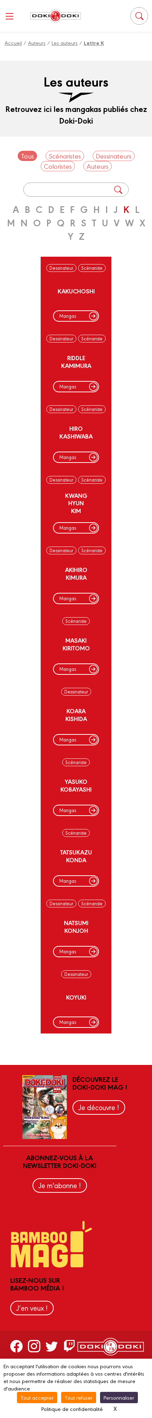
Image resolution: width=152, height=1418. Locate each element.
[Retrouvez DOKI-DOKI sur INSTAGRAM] (34, 1345)
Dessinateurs (113, 155)
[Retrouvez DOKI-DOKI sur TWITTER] (52, 1345)
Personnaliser (119, 1397)
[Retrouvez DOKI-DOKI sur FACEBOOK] (16, 1345)
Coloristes (58, 166)
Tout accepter (37, 1397)
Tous (27, 155)
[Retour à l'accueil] (55, 15)
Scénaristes (65, 155)
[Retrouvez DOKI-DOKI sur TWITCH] (69, 1345)
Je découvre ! (98, 1107)
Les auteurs (65, 42)
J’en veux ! (32, 1307)
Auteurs (37, 42)
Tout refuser (79, 1397)
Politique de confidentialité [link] (72, 1408)
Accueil (13, 42)
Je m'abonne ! (60, 1185)
